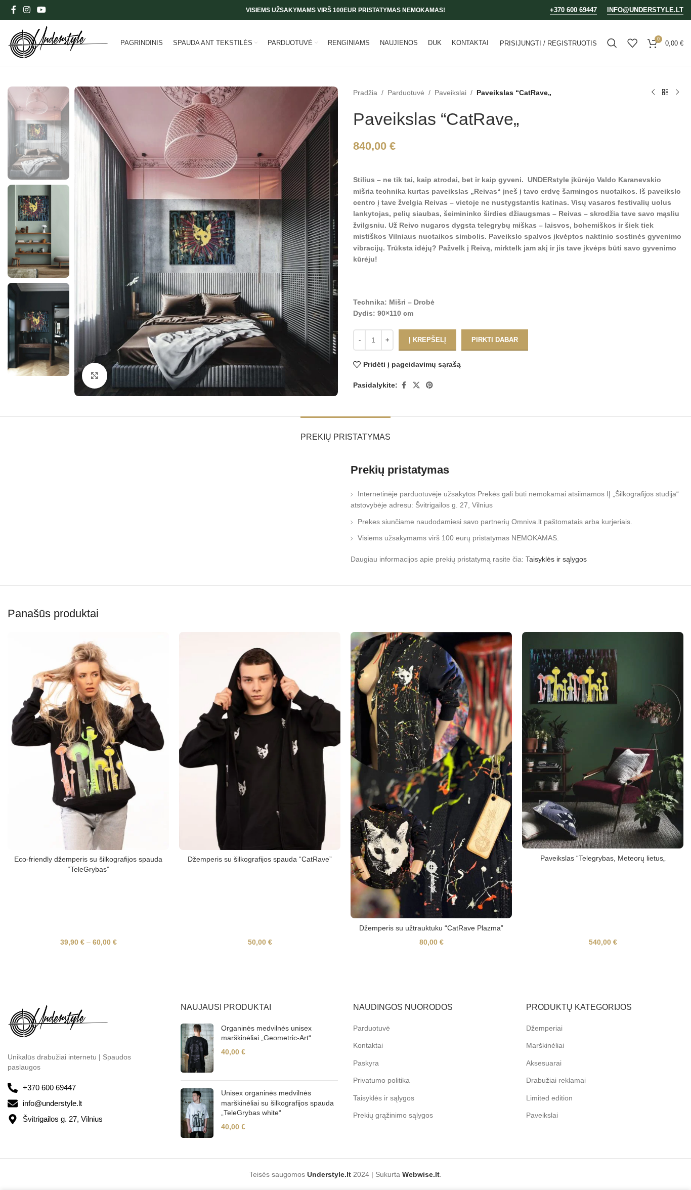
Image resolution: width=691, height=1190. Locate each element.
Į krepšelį (427, 340)
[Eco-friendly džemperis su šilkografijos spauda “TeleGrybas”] (88, 741)
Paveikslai (450, 93)
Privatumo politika (381, 1080)
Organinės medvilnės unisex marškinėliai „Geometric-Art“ (266, 1033)
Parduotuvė (405, 93)
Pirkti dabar (494, 340)
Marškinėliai (545, 1045)
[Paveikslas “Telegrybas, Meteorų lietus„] (602, 740)
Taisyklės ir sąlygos (556, 559)
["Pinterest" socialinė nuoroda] (429, 385)
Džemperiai (544, 1028)
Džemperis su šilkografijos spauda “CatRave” (260, 859)
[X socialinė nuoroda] (416, 385)
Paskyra (366, 1063)
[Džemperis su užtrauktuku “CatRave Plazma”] (431, 775)
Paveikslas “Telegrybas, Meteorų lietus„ (603, 858)
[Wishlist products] (632, 43)
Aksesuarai (544, 1063)
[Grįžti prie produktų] (665, 93)
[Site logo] (58, 42)
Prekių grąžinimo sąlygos (393, 1115)
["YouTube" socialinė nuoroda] (41, 10)
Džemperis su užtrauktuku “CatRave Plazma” (431, 928)
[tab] (345, 431)
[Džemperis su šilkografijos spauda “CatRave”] (259, 741)
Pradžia (365, 93)
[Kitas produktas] (677, 93)
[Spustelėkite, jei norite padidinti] (94, 375)
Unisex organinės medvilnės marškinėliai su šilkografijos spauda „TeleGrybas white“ (277, 1103)
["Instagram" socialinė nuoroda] (26, 10)
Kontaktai (368, 1045)
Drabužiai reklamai (556, 1080)
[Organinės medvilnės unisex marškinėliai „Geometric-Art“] (197, 1048)
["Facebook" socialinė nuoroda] (14, 10)
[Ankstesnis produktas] (653, 93)
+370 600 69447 (573, 10)
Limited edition (549, 1098)
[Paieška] (612, 43)
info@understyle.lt (645, 10)
